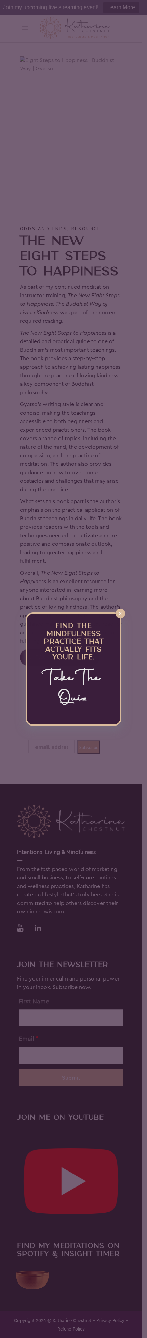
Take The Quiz (73, 689)
